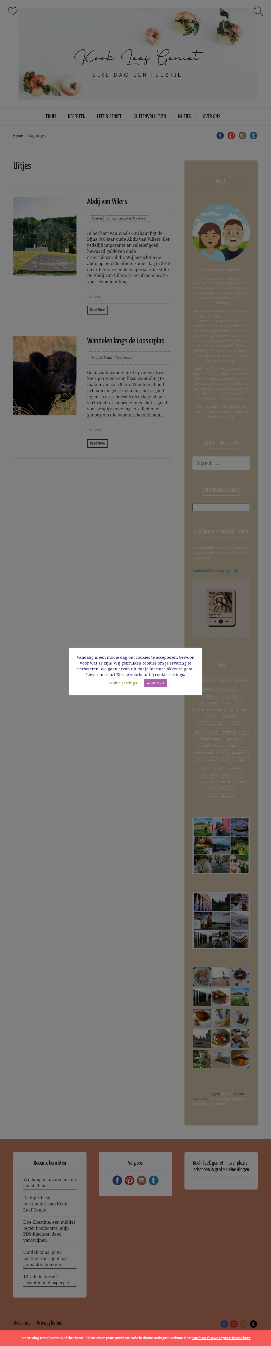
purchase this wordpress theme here (221, 1338)
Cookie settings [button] (122, 683)
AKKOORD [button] (155, 683)
